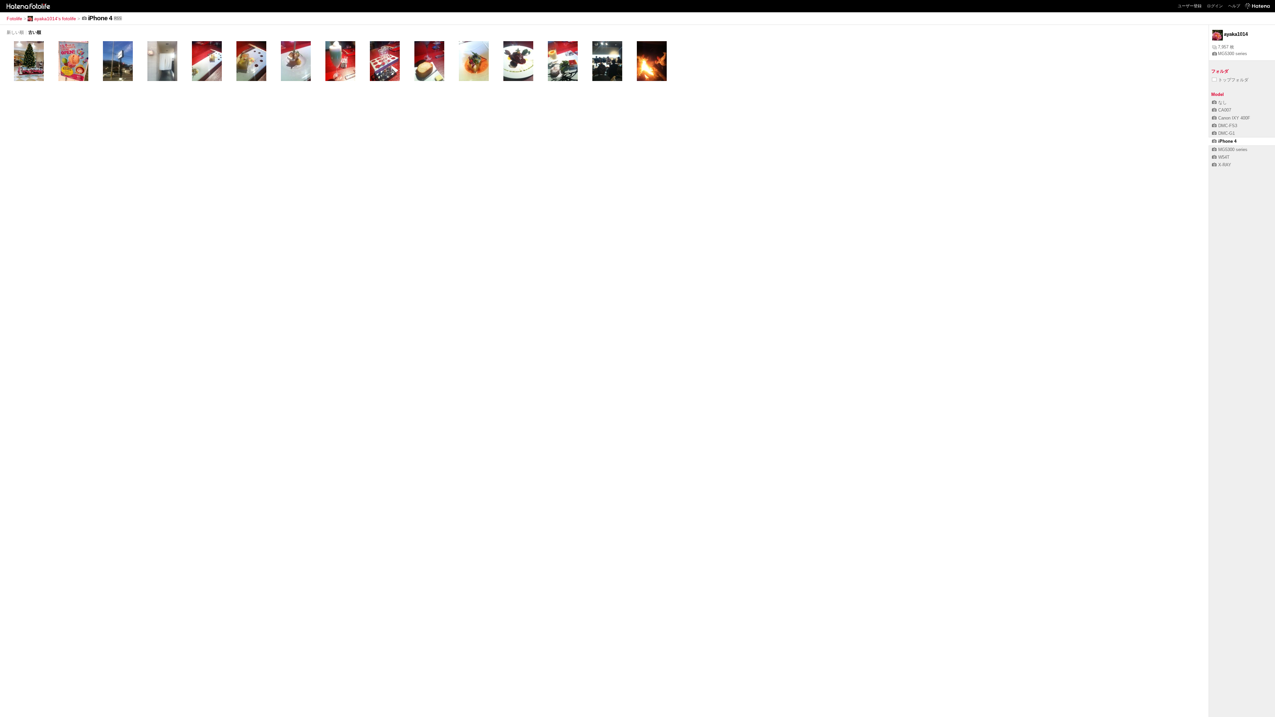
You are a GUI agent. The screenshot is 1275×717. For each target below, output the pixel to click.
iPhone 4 (1227, 141)
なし (1222, 102)
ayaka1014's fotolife (55, 18)
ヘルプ (1234, 6)
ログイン (1215, 6)
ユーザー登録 (1190, 6)
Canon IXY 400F (1234, 118)
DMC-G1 (1226, 133)
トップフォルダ (1233, 79)
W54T (1224, 157)
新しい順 (15, 32)
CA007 (1224, 110)
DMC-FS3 (1227, 125)
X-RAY (1224, 164)
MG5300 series (1232, 53)
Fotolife (14, 18)
